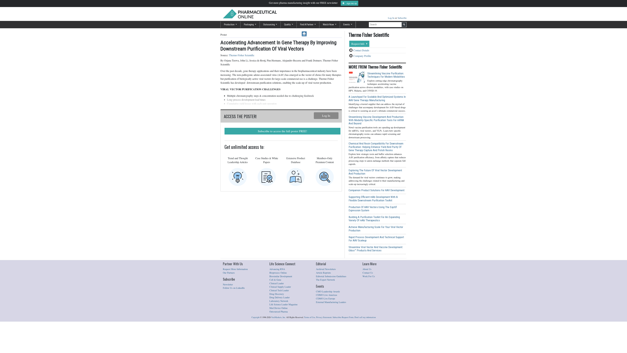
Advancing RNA (277, 269)
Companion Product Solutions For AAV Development (376, 190)
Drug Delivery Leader (279, 297)
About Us (366, 269)
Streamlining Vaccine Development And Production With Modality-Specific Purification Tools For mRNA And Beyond (376, 120)
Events (346, 24)
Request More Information (235, 269)
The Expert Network (325, 279)
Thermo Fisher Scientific (241, 55)
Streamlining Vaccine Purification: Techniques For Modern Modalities (386, 75)
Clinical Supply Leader (280, 286)
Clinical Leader (276, 283)
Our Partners (229, 272)
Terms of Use (309, 317)
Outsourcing (269, 24)
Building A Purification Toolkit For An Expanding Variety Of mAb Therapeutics (374, 218)
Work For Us (368, 276)
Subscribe (402, 17)
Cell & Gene (275, 279)
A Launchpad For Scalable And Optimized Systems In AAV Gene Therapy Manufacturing (377, 98)
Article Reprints (323, 272)
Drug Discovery (276, 293)
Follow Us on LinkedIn (234, 287)
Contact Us (367, 272)
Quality (287, 24)
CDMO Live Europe (325, 298)
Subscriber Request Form (343, 317)
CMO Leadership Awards (328, 291)
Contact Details (361, 50)
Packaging (249, 24)
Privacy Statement (324, 317)
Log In (391, 17)
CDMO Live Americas (326, 294)
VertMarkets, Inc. (278, 317)
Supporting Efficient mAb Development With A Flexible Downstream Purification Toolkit (373, 198)
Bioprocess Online (278, 272)
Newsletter (228, 284)
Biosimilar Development (280, 276)
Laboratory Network (278, 301)
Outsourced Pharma (278, 311)
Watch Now (328, 24)
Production (229, 24)
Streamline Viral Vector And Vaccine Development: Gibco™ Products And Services (376, 248)
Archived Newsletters (326, 269)
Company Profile (362, 56)
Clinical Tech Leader (279, 290)
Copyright (255, 317)
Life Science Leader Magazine (283, 304)
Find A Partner (307, 24)
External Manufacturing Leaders (331, 302)
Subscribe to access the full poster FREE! (282, 131)
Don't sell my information (365, 317)
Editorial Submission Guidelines (331, 276)
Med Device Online (278, 308)
